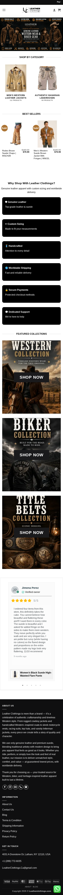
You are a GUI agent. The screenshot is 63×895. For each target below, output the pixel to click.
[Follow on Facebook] (4, 787)
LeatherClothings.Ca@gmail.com (19, 868)
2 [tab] (27, 685)
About (28, 887)
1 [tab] (23, 685)
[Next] (60, 85)
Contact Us (8, 809)
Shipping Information (13, 826)
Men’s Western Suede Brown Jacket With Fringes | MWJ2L (42, 155)
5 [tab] (40, 685)
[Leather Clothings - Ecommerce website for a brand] (31, 10)
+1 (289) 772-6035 (11, 861)
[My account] (54, 10)
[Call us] (20, 787)
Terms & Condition (11, 820)
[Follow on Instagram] (10, 787)
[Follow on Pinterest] (26, 787)
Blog (4, 815)
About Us (7, 804)
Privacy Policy (9, 831)
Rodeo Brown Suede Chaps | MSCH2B (9, 153)
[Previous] (3, 85)
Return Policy (9, 836)
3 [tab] (32, 685)
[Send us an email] (15, 787)
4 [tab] (36, 685)
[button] (4, 9)
